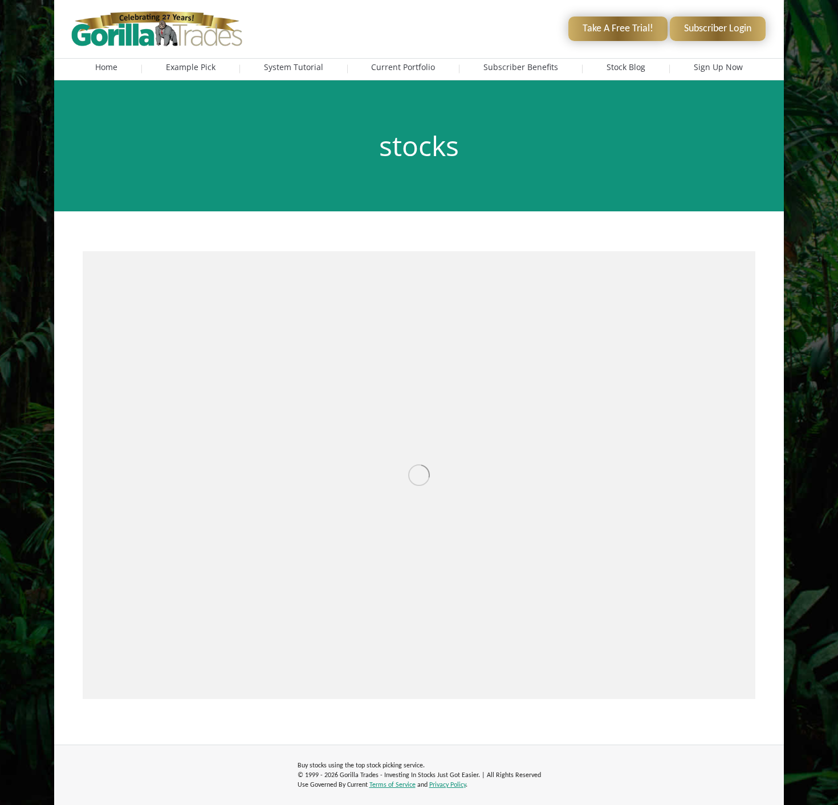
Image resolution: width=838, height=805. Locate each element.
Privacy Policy (447, 785)
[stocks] (419, 475)
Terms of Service (392, 785)
